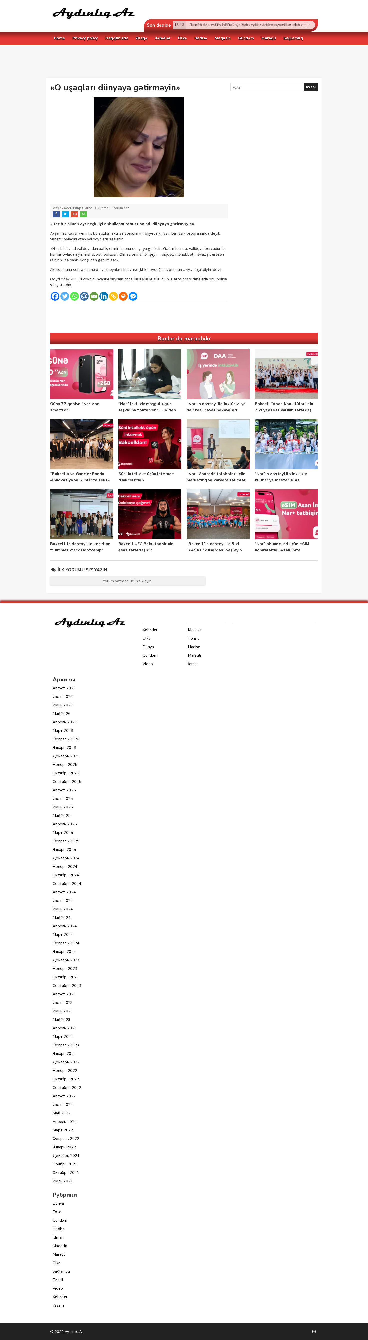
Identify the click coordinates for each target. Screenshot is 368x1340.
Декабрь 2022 (66, 1062)
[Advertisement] (184, 62)
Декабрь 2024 (66, 858)
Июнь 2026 (63, 705)
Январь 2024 (64, 951)
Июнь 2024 (63, 909)
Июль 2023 (63, 1002)
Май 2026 (61, 713)
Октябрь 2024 (66, 875)
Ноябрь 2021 (65, 1164)
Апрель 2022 (65, 1121)
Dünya (58, 1203)
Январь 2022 (64, 1147)
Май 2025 (61, 815)
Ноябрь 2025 (65, 764)
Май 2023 (61, 1019)
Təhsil (58, 1280)
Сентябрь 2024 (67, 883)
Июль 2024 (63, 900)
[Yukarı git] (359, 1331)
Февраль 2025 (66, 841)
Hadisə (59, 1229)
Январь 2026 (64, 747)
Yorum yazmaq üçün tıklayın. (127, 581)
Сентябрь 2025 (67, 781)
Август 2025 (64, 790)
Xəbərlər (60, 1297)
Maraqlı (59, 1254)
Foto (57, 1212)
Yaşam (58, 1305)
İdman (58, 1237)
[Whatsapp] (74, 296)
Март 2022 (63, 1130)
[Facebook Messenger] (133, 296)
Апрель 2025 (65, 824)
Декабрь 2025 (66, 756)
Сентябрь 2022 (67, 1087)
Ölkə (56, 1263)
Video (58, 1288)
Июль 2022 (63, 1104)
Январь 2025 (64, 849)
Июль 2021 (63, 1181)
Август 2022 (64, 1096)
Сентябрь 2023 (67, 985)
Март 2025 (63, 832)
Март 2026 (63, 730)
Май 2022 (61, 1113)
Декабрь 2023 (66, 960)
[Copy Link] (113, 296)
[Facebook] (55, 296)
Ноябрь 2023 (65, 968)
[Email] (94, 296)
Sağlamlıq (61, 1271)
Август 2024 (64, 892)
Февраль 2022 (66, 1138)
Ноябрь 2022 (65, 1070)
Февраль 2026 (66, 739)
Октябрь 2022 (66, 1079)
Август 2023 (64, 994)
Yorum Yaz (121, 208)
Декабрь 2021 (66, 1155)
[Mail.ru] (84, 296)
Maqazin (60, 1246)
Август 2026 (64, 688)
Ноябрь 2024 (65, 866)
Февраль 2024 (66, 943)
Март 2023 (63, 1036)
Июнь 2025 (63, 807)
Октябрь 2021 (66, 1172)
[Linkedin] (103, 296)
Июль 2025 (63, 798)
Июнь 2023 (63, 1011)
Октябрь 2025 (66, 773)
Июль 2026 (63, 696)
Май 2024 (61, 917)
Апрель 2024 (65, 926)
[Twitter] (64, 296)
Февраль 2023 (66, 1045)
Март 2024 (63, 934)
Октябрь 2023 (66, 977)
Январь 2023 (64, 1053)
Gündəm (60, 1220)
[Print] (123, 296)
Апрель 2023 (65, 1028)
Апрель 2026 (65, 722)
